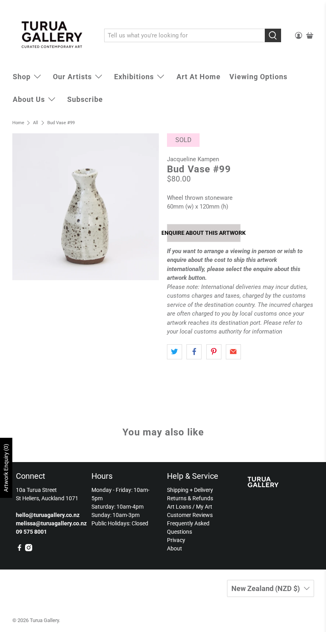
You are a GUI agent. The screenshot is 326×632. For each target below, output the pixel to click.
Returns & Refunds (190, 498)
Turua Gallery (44, 620)
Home (18, 123)
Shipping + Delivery (190, 490)
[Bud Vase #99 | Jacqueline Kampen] (85, 206)
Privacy (176, 540)
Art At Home (199, 76)
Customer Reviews (190, 515)
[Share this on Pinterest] (213, 351)
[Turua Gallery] (52, 35)
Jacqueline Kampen (193, 159)
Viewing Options (258, 76)
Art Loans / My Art (189, 506)
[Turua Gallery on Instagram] (28, 549)
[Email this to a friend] (233, 351)
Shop (22, 76)
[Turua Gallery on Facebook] (19, 549)
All (35, 123)
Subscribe (85, 99)
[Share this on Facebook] (194, 351)
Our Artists (72, 76)
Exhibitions (134, 76)
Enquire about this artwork (204, 233)
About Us (29, 99)
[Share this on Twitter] (174, 351)
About (174, 548)
